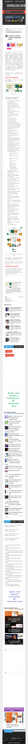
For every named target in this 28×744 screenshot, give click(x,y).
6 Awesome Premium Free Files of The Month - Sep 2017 (15, 497)
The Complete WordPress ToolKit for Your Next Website (15, 423)
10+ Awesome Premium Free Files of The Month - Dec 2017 (15, 487)
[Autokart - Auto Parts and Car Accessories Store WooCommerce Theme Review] (14, 722)
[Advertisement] (14, 696)
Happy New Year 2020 (14, 470)
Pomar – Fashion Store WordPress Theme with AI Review (14, 630)
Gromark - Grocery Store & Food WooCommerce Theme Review (14, 618)
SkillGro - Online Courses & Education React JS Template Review (15, 418)
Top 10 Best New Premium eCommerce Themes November (15, 476)
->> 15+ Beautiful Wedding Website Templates (14, 550)
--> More (6, 517)
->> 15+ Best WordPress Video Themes (12, 585)
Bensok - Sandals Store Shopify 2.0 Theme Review (14, 641)
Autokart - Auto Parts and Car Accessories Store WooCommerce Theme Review (12, 726)
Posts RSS (10, 742)
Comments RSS (16, 742)
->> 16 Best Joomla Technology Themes (13, 580)
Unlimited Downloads (11, 266)
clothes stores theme (12, 289)
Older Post (21, 296)
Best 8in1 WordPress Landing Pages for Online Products (15, 441)
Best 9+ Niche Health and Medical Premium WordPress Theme (16, 455)
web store (9, 30)
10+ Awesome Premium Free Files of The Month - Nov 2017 (15, 492)
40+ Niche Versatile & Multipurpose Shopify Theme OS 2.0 (16, 435)
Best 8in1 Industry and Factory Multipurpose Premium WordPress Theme (15, 450)
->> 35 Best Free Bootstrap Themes (12, 584)
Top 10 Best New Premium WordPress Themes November (15, 481)
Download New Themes (16, 738)
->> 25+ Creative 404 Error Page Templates (13, 575)
